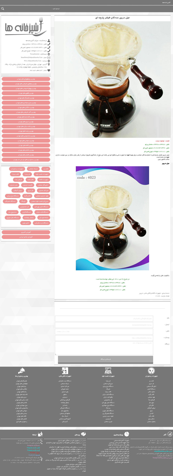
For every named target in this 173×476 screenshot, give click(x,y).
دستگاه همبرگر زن (108, 413)
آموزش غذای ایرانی (25, 237)
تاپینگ (23, 201)
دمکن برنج (151, 419)
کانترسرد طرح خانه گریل (122, 462)
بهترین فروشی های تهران (26, 83)
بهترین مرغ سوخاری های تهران (26, 102)
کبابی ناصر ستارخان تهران (73, 464)
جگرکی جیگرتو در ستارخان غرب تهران (68, 466)
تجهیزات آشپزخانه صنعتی (121, 440)
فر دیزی (30, 190)
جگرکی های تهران (21, 389)
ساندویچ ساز (12, 212)
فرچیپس (108, 419)
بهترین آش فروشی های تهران (26, 112)
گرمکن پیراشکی (65, 400)
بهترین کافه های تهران (26, 145)
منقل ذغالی (151, 392)
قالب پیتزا (15, 174)
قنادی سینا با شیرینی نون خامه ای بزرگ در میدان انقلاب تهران (66, 461)
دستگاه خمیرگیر (10, 201)
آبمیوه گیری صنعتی (65, 419)
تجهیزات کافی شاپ (65, 376)
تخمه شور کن (43, 217)
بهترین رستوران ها (21, 376)
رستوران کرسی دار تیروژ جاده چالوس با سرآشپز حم (67, 454)
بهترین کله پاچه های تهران (26, 117)
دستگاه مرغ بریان (13, 196)
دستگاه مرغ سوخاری (108, 405)
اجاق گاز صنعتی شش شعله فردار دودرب (116, 449)
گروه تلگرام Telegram (33, 450)
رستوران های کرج (21, 421)
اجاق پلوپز (25, 223)
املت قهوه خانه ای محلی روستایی (119, 443)
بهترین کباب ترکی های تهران (26, 126)
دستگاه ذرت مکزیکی (41, 223)
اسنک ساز (65, 416)
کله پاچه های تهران (21, 394)
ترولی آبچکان (18, 190)
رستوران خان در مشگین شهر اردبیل (118, 460)
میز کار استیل (43, 190)
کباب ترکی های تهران (21, 400)
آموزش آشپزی (26, 232)
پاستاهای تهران (21, 392)
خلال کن (151, 405)
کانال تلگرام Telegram (33, 448)
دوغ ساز (151, 402)
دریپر (141, 293)
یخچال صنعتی (151, 421)
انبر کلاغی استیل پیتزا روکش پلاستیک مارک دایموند (113, 453)
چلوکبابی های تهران (22, 383)
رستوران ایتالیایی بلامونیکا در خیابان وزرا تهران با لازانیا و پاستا (66, 443)
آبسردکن (65, 421)
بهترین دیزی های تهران (26, 121)
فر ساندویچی (24, 206)
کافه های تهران (21, 416)
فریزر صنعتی (108, 421)
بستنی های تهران (21, 413)
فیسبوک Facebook (34, 455)
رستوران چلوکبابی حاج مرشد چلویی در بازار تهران (66, 449)
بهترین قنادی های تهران (26, 150)
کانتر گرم (27, 196)
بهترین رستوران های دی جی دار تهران (26, 159)
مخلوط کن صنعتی (65, 413)
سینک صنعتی (33, 168)
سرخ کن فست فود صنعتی (39, 201)
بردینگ (108, 408)
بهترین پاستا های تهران (26, 131)
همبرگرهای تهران (21, 381)
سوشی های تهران (21, 410)
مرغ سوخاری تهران (21, 405)
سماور (65, 394)
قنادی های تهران (22, 402)
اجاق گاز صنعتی (43, 185)
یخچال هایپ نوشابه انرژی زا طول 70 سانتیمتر (63, 447)
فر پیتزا (27, 174)
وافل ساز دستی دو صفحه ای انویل (118, 445)
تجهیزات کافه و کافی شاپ (152, 293)
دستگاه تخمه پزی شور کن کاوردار (119, 458)
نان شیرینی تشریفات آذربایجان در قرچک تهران (115, 451)
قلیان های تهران (22, 419)
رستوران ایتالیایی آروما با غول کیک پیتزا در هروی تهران (66, 469)
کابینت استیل (27, 185)
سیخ (151, 410)
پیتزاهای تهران (21, 386)
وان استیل (13, 185)
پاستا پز (65, 405)
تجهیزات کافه (43, 179)
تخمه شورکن (65, 389)
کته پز (151, 413)
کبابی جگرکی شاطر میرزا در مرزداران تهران (67, 458)
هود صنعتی (151, 397)
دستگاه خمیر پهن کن (41, 206)
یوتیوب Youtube (35, 453)
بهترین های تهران (26, 79)
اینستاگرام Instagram (33, 445)
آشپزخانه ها (166, 2)
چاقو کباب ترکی (108, 397)
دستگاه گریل (26, 212)
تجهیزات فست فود (42, 174)
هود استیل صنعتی (42, 196)
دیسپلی (65, 397)
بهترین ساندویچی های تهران (26, 136)
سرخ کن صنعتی (108, 383)
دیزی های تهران (21, 397)
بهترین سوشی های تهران (26, 140)
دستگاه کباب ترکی (42, 212)
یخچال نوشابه (29, 217)
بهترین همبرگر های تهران (26, 98)
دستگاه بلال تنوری (13, 217)
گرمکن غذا (18, 179)
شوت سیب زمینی (108, 416)
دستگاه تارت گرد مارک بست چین (119, 447)
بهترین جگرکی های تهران (26, 107)
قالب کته (31, 179)
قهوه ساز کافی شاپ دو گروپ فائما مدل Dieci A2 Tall (112, 456)
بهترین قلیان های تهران (26, 155)
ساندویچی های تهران (21, 408)
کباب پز (45, 168)
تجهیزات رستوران (17, 168)
